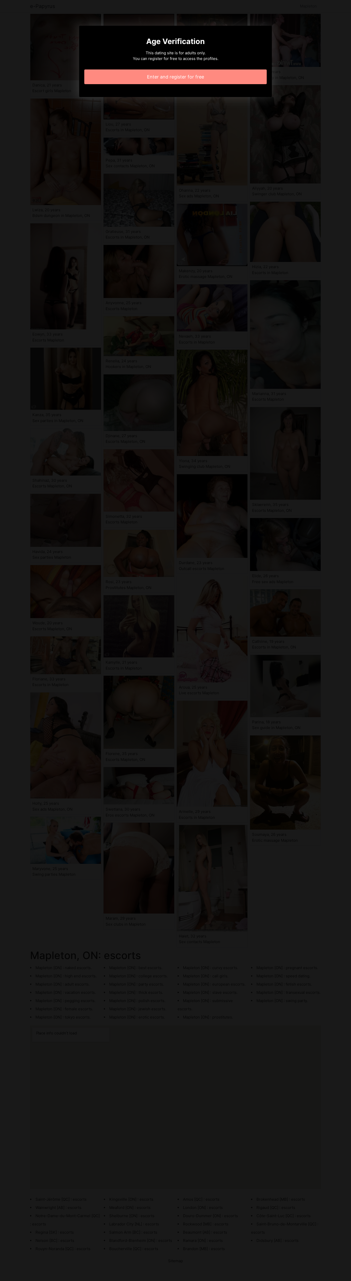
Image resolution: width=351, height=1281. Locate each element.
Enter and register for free (175, 77)
